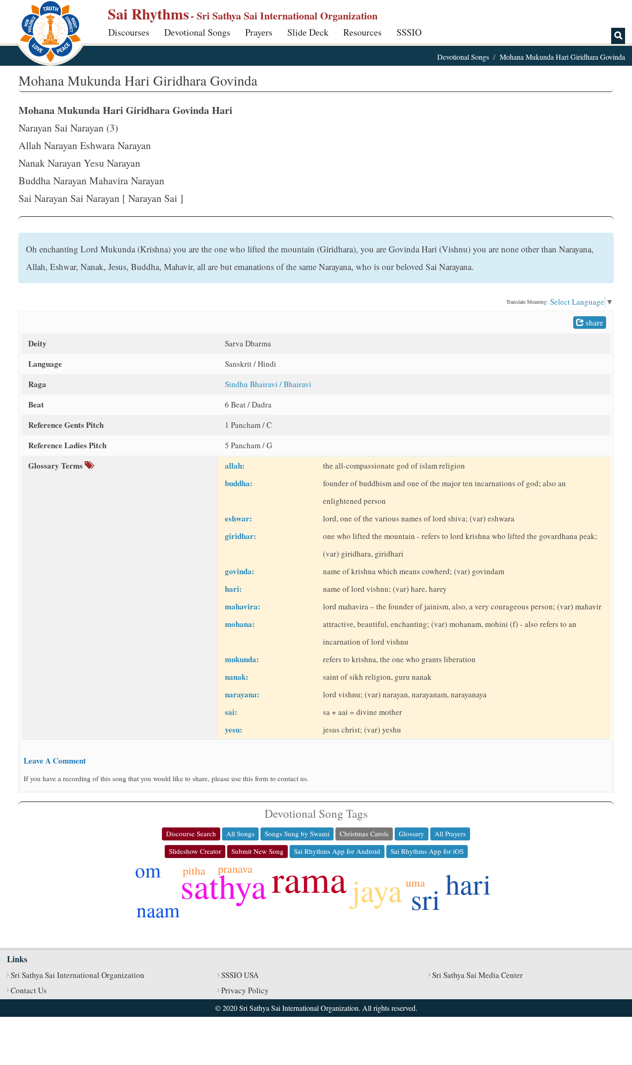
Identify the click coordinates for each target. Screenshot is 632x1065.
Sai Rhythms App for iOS (427, 851)
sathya (223, 885)
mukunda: (242, 659)
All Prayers (450, 833)
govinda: (239, 571)
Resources (362, 32)
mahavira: (242, 606)
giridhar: (240, 536)
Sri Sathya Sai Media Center (477, 975)
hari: (233, 589)
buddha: (239, 483)
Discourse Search (191, 833)
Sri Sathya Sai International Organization (77, 975)
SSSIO (409, 32)
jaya (377, 890)
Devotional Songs (197, 32)
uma (415, 882)
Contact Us (29, 990)
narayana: (242, 694)
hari (468, 883)
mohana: (240, 624)
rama (309, 878)
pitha (194, 870)
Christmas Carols (364, 833)
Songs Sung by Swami (297, 833)
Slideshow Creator (195, 851)
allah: (235, 465)
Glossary (411, 833)
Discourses (128, 32)
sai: (231, 712)
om (148, 870)
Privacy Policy (245, 990)
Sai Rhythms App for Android (337, 851)
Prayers (259, 32)
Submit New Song (257, 851)
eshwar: (238, 518)
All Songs (240, 833)
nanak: (236, 677)
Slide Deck (307, 32)
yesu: (233, 729)
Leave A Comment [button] (55, 760)
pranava (235, 868)
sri (425, 899)
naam (158, 909)
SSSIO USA (240, 975)
